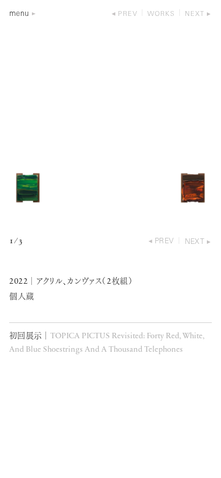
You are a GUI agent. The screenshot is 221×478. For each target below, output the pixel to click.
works (161, 14)
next (194, 14)
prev (128, 14)
